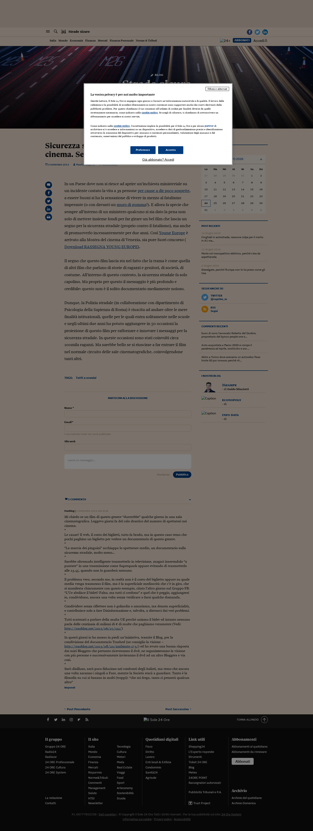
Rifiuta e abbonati (217, 89)
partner (209, 125)
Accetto (171, 150)
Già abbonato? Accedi (158, 159)
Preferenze (143, 150)
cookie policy (150, 112)
